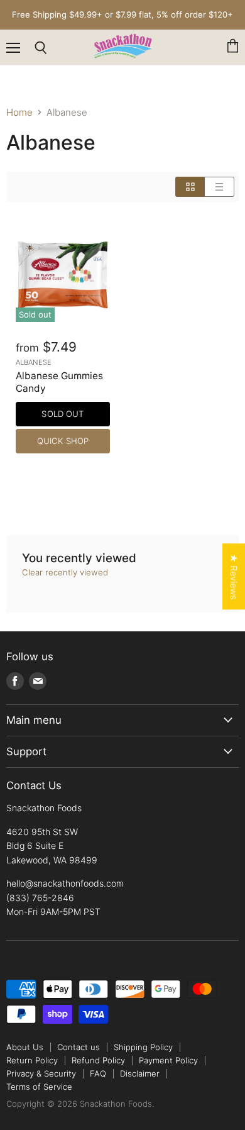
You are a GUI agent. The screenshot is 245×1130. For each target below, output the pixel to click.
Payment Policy (168, 1060)
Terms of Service (39, 1087)
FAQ (98, 1073)
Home (19, 112)
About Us (24, 1047)
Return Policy (32, 1060)
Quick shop (63, 441)
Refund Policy (98, 1060)
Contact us (78, 1047)
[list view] (219, 187)
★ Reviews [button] (234, 576)
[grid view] (190, 187)
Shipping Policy (143, 1047)
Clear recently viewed (65, 572)
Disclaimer (140, 1073)
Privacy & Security (41, 1073)
